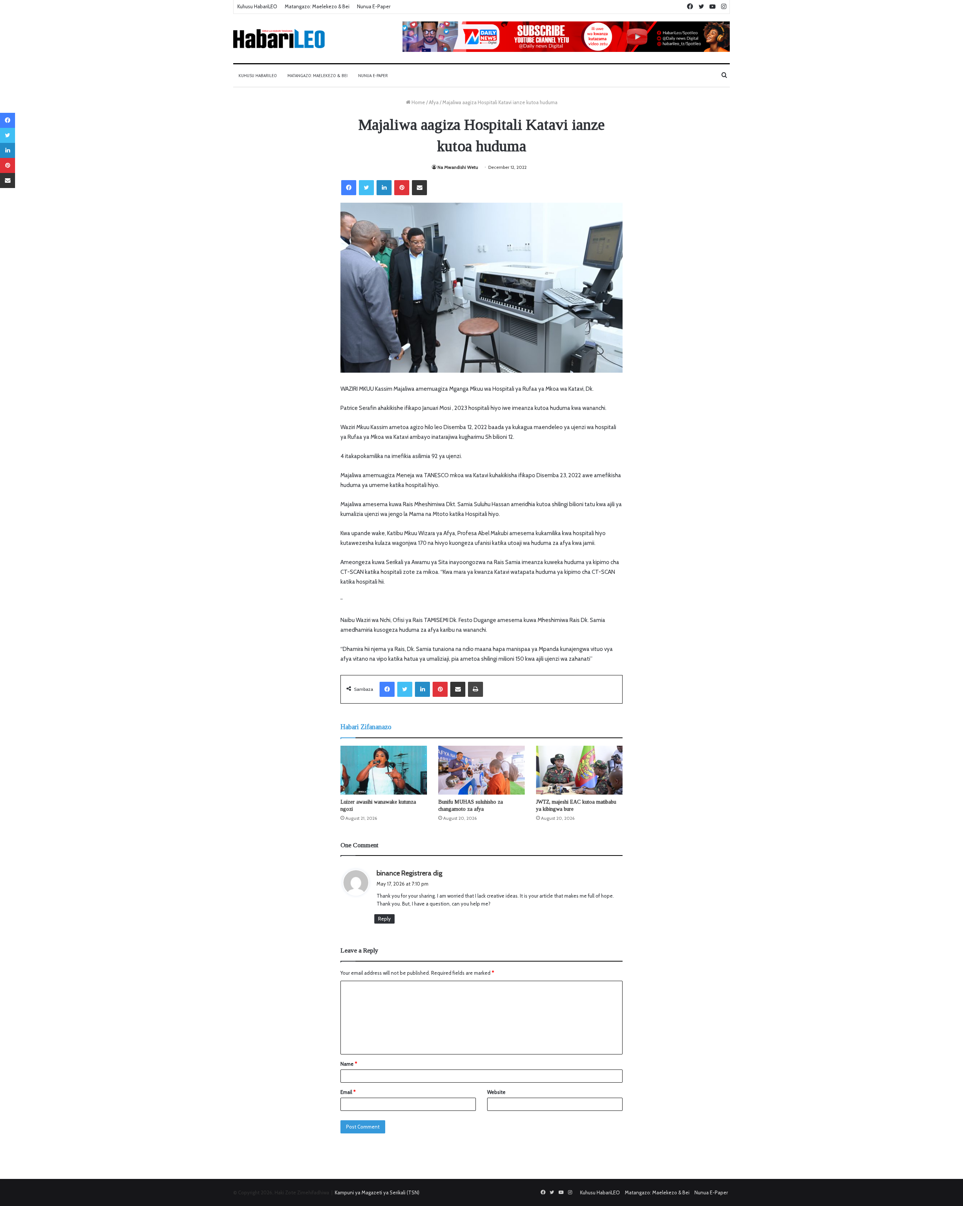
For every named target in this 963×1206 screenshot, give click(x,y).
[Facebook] (348, 187)
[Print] (475, 689)
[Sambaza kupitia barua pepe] (419, 187)
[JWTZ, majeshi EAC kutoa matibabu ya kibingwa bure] (579, 770)
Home (417, 102)
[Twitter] (366, 187)
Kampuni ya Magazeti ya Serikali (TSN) (377, 1192)
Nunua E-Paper (373, 6)
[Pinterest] (401, 187)
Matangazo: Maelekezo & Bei (317, 6)
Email (347, 1092)
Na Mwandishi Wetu (457, 167)
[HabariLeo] (279, 38)
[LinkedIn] (384, 187)
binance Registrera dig (409, 873)
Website (496, 1092)
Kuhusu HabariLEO (257, 6)
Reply (384, 919)
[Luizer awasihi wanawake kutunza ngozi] (383, 770)
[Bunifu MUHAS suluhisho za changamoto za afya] (481, 770)
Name (348, 1064)
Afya (434, 102)
